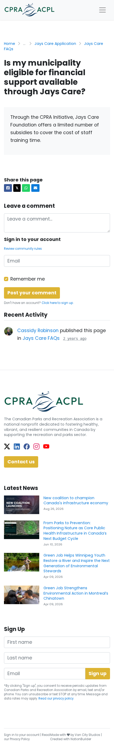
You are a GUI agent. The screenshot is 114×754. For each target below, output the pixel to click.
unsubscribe (38, 694)
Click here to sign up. (57, 303)
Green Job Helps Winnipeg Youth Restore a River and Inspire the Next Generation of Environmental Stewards (76, 563)
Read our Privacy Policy (27, 737)
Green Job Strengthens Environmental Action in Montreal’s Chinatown (75, 593)
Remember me (27, 279)
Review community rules (23, 249)
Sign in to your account (22, 735)
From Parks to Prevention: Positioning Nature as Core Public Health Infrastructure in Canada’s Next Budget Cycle (75, 530)
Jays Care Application (55, 43)
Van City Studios (87, 735)
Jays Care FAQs (41, 338)
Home (9, 43)
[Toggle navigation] (102, 10)
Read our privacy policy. (56, 698)
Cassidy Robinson (38, 330)
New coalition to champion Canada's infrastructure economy (75, 500)
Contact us (21, 462)
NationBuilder (81, 739)
